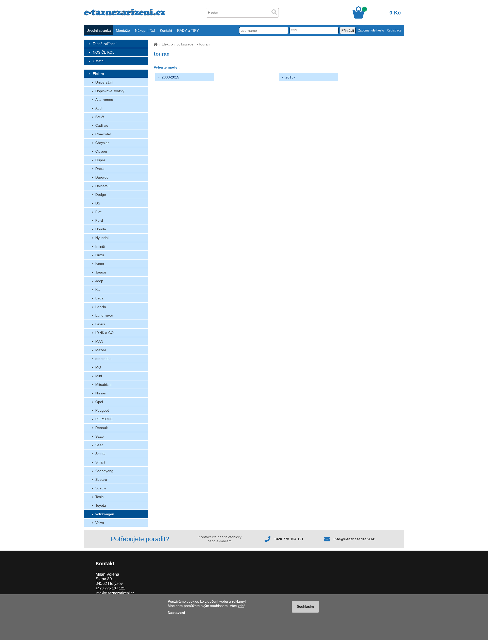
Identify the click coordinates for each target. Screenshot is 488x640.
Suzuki (100, 488)
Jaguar (100, 272)
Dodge (100, 195)
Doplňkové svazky (109, 91)
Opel (99, 402)
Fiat (98, 212)
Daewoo (102, 177)
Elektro (98, 74)
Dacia (99, 169)
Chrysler (102, 143)
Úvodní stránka (98, 30)
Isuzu (99, 255)
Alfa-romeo (104, 100)
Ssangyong (104, 471)
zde (241, 606)
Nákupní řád (145, 30)
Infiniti (100, 246)
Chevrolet (103, 134)
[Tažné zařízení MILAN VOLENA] (124, 14)
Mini (98, 376)
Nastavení (176, 613)
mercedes (103, 359)
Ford (99, 220)
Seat (99, 445)
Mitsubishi (103, 384)
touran (204, 44)
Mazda (100, 350)
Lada (99, 298)
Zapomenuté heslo (371, 30)
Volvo (99, 523)
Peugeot (102, 410)
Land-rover (104, 315)
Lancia (100, 307)
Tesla (99, 497)
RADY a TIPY (188, 30)
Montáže (123, 30)
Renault (101, 428)
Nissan (100, 393)
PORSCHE (104, 419)
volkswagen (104, 514)
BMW (99, 117)
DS (97, 203)
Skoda (100, 454)
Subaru (101, 479)
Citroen (101, 151)
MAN (99, 341)
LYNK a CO (104, 333)
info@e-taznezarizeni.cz (354, 539)
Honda (100, 229)
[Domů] (156, 44)
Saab (99, 436)
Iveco (99, 264)
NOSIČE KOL (103, 52)
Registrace (394, 30)
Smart (100, 462)
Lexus (100, 324)
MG (98, 367)
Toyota (100, 505)
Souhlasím (305, 606)
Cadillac (101, 125)
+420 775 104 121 (288, 539)
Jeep (99, 281)
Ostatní (98, 61)
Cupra (100, 160)
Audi (98, 108)
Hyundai (102, 238)
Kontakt (166, 30)
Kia (97, 289)
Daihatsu (102, 186)
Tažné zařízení (104, 44)
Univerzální (104, 82)
